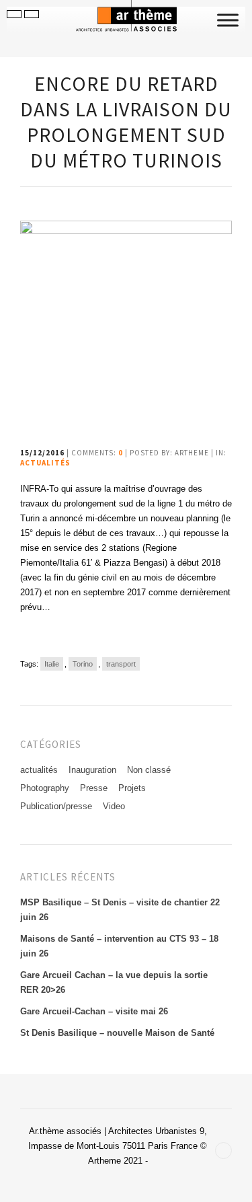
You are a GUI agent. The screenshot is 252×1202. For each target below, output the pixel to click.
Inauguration (92, 770)
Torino (83, 664)
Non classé (149, 770)
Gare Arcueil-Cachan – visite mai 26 (94, 1011)
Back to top (223, 1150)
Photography (44, 788)
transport (121, 664)
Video (114, 806)
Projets (132, 788)
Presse (94, 788)
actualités (45, 462)
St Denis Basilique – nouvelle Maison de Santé (117, 1033)
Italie (51, 664)
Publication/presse (56, 806)
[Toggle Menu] (228, 19)
